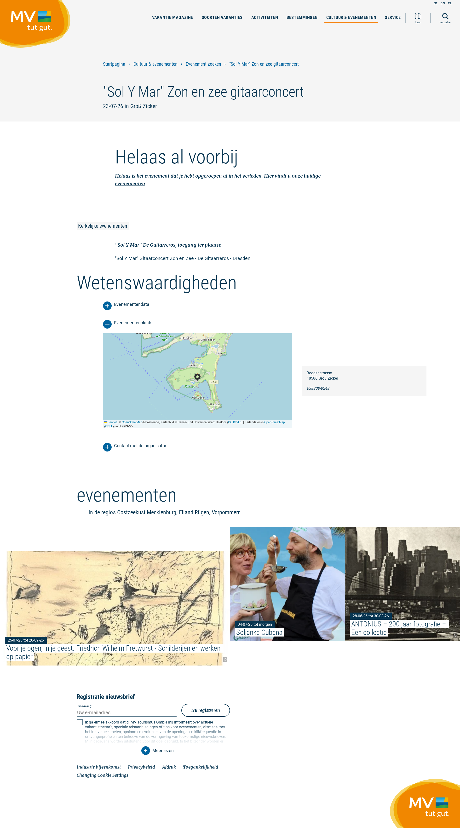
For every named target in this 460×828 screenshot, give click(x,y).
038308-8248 (318, 388)
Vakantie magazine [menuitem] (172, 17)
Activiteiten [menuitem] (264, 17)
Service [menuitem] (393, 17)
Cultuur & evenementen (155, 64)
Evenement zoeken (203, 64)
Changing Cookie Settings (102, 775)
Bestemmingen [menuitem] (302, 17)
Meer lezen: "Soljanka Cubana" (287, 584)
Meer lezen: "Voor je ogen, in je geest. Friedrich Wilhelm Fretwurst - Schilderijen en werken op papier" (115, 608)
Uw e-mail (84, 706)
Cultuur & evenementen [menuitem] (351, 17)
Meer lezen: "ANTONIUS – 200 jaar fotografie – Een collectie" (402, 584)
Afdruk (169, 767)
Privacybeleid (141, 767)
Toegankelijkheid (200, 767)
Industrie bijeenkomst (99, 767)
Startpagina (114, 64)
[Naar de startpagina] (37, 26)
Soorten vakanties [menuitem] (222, 17)
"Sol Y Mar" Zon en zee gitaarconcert (264, 64)
